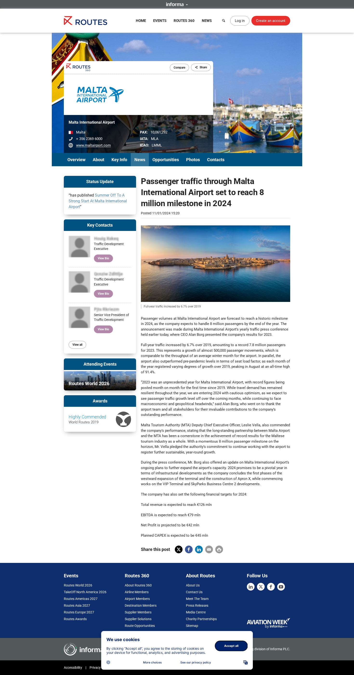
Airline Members (137, 592)
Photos (193, 159)
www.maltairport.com (93, 145)
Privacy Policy (100, 667)
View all (77, 344)
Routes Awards (75, 619)
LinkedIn (199, 549)
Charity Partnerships (201, 619)
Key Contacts (100, 225)
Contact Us (194, 592)
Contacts (215, 159)
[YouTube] (281, 587)
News (207, 21)
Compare (179, 67)
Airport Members (137, 599)
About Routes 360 (138, 585)
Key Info (119, 159)
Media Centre (196, 612)
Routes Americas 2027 (81, 599)
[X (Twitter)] (261, 587)
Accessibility (73, 667)
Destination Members (141, 605)
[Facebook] (271, 587)
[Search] (224, 20)
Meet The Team (197, 599)
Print (219, 549)
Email (209, 549)
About (98, 159)
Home (141, 21)
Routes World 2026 (78, 585)
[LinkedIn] (251, 587)
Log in (240, 21)
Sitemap (192, 626)
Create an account (270, 21)
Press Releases (197, 605)
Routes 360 (184, 21)
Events (159, 21)
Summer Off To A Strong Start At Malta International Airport (98, 201)
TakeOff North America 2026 (85, 592)
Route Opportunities (140, 626)
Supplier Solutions (138, 619)
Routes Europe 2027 (79, 612)
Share (203, 67)
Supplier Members (138, 612)
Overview (76, 159)
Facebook (189, 549)
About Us (193, 585)
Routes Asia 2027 (77, 605)
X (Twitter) (179, 549)
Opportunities (165, 159)
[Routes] (85, 20)
